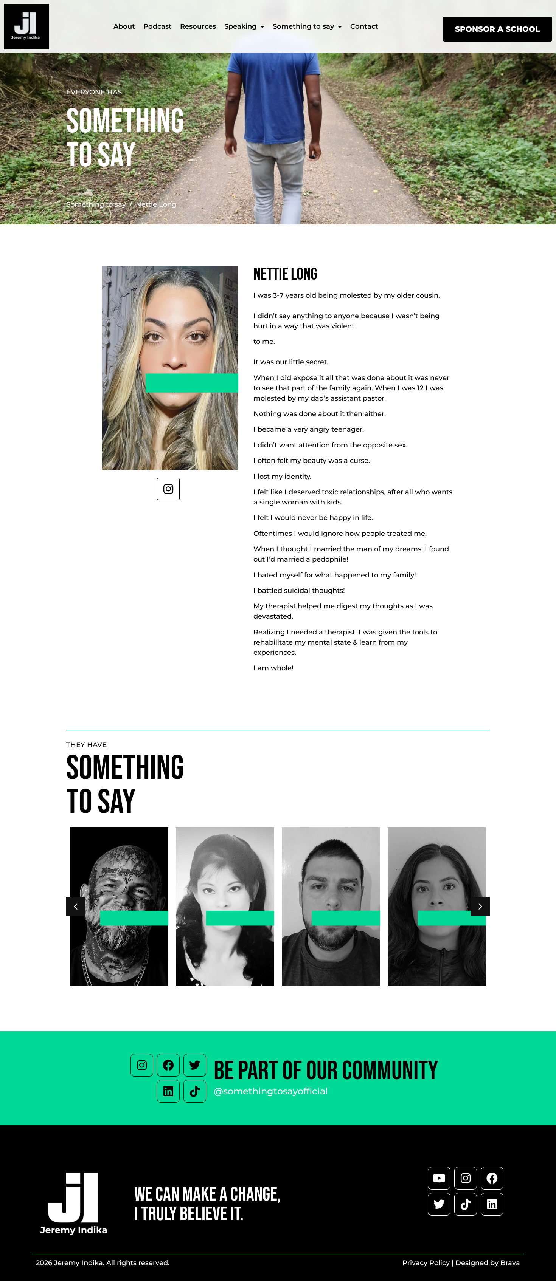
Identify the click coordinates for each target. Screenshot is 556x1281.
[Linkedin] (168, 1091)
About (124, 26)
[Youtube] (439, 1178)
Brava (510, 1263)
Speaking (240, 26)
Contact (364, 26)
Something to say (303, 26)
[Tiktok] (194, 1091)
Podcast (157, 26)
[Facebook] (168, 1065)
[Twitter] (194, 1065)
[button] (480, 906)
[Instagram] (141, 1065)
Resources (198, 26)
